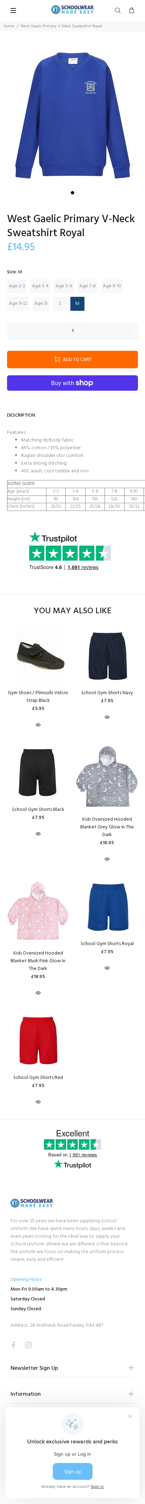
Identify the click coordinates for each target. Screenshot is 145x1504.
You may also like (73, 611)
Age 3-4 (40, 286)
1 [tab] (72, 192)
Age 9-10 (112, 286)
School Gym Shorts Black (38, 810)
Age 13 (41, 304)
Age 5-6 (64, 286)
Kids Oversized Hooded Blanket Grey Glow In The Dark (107, 827)
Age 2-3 (17, 286)
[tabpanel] (72, 115)
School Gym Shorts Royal (107, 944)
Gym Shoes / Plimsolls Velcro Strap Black (38, 697)
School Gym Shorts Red (38, 1078)
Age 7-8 (87, 286)
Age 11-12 (18, 304)
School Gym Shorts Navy (107, 693)
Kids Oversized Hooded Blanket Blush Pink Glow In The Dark (38, 961)
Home (9, 26)
